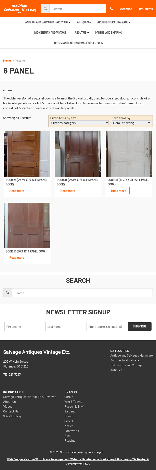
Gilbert (68, 421)
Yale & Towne (73, 401)
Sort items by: (121, 118)
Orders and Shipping (108, 32)
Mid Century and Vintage (50, 32)
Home (7, 60)
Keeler (68, 426)
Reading (69, 440)
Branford (70, 416)
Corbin (68, 396)
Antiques (83, 22)
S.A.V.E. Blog (12, 416)
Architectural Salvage (112, 22)
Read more (16, 190)
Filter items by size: (63, 118)
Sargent (69, 411)
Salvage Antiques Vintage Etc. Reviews (29, 396)
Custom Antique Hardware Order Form (78, 43)
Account (126, 9)
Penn (67, 435)
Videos (8, 406)
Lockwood (71, 431)
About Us (81, 32)
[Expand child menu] (69, 22)
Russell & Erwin (74, 406)
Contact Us (10, 411)
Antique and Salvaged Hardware (46, 22)
